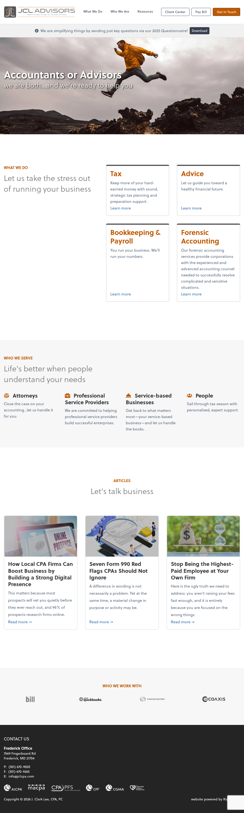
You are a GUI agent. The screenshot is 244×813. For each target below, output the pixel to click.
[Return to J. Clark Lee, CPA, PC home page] (39, 12)
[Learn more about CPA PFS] (65, 787)
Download (199, 30)
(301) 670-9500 (19, 766)
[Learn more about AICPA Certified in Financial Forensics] (93, 787)
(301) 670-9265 (19, 771)
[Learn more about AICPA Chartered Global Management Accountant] (115, 787)
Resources (145, 11)
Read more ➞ (40, 621)
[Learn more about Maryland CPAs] (36, 787)
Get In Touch (226, 11)
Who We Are (120, 11)
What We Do (92, 11)
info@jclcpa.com (21, 776)
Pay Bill (201, 11)
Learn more (129, 208)
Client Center (175, 11)
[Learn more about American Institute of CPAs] (13, 787)
